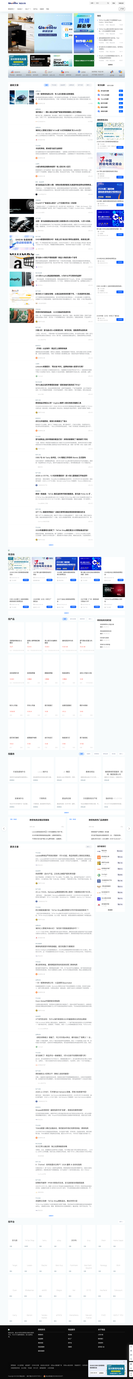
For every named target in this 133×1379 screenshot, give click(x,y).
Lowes (29, 1265)
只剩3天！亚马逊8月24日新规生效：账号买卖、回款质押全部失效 (61, 330)
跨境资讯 (11, 9)
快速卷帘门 (78, 1365)
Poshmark (74, 1265)
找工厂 (27, 9)
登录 (114, 3)
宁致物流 (42, 798)
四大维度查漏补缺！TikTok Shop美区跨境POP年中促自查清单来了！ (63, 910)
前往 (62, 826)
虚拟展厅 (27, 1365)
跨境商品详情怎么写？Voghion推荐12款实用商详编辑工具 (58, 403)
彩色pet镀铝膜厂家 (56, 1365)
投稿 (123, 9)
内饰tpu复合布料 (68, 1365)
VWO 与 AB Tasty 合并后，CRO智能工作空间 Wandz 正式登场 (61, 458)
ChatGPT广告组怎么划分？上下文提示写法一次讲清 (56, 203)
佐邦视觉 (85, 1365)
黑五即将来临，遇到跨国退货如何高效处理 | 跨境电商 (56, 965)
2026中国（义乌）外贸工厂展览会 (108, 316)
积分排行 (110, 910)
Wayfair (44, 1265)
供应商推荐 (39, 943)
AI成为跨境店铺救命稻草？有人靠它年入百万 (53, 167)
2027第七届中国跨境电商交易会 (107, 171)
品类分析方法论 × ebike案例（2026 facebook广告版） (106, 839)
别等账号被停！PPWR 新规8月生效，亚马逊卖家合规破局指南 (60, 1183)
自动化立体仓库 (45, 1365)
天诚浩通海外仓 (19, 772)
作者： (110, 25)
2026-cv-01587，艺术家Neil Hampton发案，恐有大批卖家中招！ (62, 1092)
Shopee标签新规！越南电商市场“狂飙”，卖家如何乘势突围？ (59, 1110)
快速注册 (121, 3)
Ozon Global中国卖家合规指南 (48, 1001)
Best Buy (59, 1265)
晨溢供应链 (66, 798)
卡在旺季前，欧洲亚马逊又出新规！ (50, 148)
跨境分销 (45, 75)
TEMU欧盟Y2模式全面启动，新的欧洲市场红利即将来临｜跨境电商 (62, 1128)
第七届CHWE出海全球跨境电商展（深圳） (110, 229)
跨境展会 (28, 75)
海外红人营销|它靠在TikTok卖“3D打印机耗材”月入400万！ (59, 130)
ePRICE (59, 1315)
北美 (11, 1246)
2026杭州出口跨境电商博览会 (106, 258)
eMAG (44, 1290)
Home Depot (118, 1240)
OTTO (88, 1290)
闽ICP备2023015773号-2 (34, 1376)
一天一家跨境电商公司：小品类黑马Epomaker (54, 983)
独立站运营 (39, 273)
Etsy (88, 1240)
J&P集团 (66, 772)
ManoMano (73, 1315)
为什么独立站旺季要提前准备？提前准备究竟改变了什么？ (58, 385)
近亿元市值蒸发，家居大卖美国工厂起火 (51, 421)
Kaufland (103, 1290)
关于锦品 (94, 74)
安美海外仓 (19, 798)
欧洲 (11, 1296)
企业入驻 (52, 75)
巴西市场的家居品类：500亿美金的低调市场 (53, 312)
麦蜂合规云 (90, 772)
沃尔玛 (74, 1240)
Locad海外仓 (43, 772)
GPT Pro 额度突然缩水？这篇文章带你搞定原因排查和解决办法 (60, 512)
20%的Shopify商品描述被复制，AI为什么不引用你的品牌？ (59, 276)
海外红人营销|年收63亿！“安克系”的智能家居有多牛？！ (58, 928)
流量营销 (38, 200)
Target (14, 1265)
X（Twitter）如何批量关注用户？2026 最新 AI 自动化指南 (59, 1165)
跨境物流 (12, 780)
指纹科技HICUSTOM (114, 798)
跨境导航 (94, 71)
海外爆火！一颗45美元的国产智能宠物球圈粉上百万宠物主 (59, 112)
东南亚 (26, 1246)
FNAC (103, 1315)
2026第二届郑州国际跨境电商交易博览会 (110, 201)
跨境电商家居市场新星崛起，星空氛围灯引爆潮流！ (56, 946)
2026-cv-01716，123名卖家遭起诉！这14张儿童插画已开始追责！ (62, 476)
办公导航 (23, 1368)
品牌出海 (18, 75)
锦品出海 (22, 1376)
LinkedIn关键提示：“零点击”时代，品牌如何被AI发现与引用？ (60, 367)
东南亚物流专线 (15, 1368)
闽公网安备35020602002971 (54, 1376)
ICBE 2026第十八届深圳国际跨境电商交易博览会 (113, 286)
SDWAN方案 (35, 1365)
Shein (103, 1240)
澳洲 (11, 1271)
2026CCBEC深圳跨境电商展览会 (107, 142)
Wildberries (29, 1290)
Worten (29, 1315)
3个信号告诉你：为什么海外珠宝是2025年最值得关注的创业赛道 (61, 1019)
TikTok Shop (29, 1240)
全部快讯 (110, 64)
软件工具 (38, 400)
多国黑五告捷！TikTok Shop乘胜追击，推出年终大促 (56, 1201)
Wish (118, 1265)
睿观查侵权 (43, 1368)
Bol (74, 1290)
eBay (59, 1240)
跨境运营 (59, 780)
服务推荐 (78, 75)
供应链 (106, 807)
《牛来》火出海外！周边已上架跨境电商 (51, 348)
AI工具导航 (20, 1365)
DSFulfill (35, 1368)
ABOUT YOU (118, 1315)
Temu (44, 1240)
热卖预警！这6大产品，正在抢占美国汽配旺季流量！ (56, 874)
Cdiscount (118, 1290)
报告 (37, 182)
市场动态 (38, 309)
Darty (15, 1315)
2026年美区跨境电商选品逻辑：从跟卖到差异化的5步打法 (47, 835)
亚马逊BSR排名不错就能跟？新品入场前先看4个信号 (56, 258)
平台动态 (11, 75)
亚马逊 (14, 1240)
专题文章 (100, 71)
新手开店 (68, 75)
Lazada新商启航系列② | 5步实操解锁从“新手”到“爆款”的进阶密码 (47, 832)
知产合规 (38, 218)
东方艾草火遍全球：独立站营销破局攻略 (51, 1146)
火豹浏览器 (51, 1368)
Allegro (59, 1290)
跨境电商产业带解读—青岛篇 (100, 832)
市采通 (30, 1368)
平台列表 (61, 75)
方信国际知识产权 (90, 798)
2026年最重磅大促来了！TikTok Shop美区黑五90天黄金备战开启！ (62, 530)
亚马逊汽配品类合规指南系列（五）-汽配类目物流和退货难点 (106, 835)
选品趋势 (41, 182)
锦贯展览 (13, 1365)
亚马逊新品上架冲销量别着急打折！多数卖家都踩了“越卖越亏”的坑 (62, 439)
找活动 (19, 9)
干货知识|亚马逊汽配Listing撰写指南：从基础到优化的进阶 (47, 839)
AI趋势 (37, 164)
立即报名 (120, 147)
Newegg (103, 1265)
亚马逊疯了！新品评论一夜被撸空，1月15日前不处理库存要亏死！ (61, 1056)
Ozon (15, 1290)
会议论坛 (35, 75)
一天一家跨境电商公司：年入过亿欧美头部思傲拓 (55, 94)
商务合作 (100, 74)
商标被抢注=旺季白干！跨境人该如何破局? (52, 1074)
